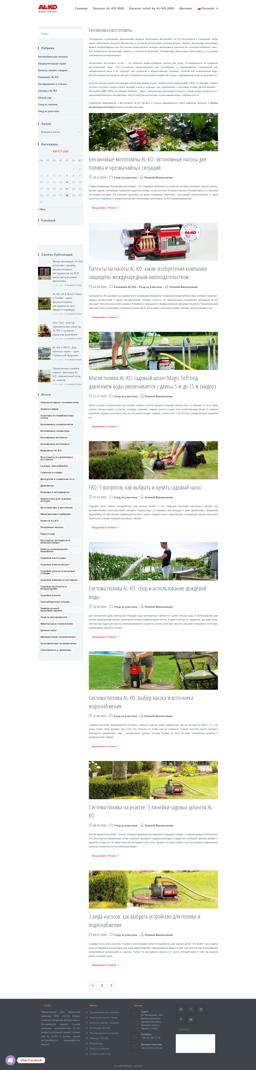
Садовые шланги (50, 595)
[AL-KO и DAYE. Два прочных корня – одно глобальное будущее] (44, 353)
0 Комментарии (73, 285)
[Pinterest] (180, 1019)
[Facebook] (180, 1009)
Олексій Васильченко (158, 177)
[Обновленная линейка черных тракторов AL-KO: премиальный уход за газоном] (44, 376)
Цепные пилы (48, 630)
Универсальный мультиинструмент (51, 609)
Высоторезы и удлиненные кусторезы (56, 458)
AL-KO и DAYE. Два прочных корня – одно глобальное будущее (66, 351)
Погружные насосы (51, 527)
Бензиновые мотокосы (53, 437)
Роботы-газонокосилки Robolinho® (53, 550)
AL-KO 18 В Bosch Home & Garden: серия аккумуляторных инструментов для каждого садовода (67, 302)
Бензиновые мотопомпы (54, 444)
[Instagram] (190, 1009)
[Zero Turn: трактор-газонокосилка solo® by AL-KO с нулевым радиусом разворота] (44, 330)
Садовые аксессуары (53, 558)
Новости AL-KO (49, 520)
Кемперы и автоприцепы (54, 492)
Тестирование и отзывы (52, 84)
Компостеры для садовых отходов (55, 500)
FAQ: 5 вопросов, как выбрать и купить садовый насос (145, 487)
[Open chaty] (10, 1060)
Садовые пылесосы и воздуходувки (53, 587)
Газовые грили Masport (54, 466)
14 (67, 182)
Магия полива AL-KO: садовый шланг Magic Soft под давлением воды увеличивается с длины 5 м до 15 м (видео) (152, 382)
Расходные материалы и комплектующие (55, 541)
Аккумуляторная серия (52, 63)
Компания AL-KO (125, 286)
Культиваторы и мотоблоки (56, 507)
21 (67, 188)
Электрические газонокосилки (58, 643)
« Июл (41, 209)
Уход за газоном (48, 104)
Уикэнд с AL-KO (47, 90)
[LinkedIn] (201, 1009)
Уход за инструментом (53, 617)
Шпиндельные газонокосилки (58, 637)
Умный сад (44, 97)
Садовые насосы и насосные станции (57, 572)
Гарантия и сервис (51, 472)
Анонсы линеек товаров (52, 70)
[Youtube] (190, 1019)
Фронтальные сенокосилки (56, 624)
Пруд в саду (47, 534)
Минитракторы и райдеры (55, 514)
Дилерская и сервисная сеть (57, 479)
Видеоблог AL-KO (50, 450)
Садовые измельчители (54, 564)
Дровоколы (47, 485)
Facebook (48, 220)
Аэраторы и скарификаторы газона (57, 416)
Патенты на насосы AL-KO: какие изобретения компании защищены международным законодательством (148, 272)
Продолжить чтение (104, 208)
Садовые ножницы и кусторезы (59, 580)
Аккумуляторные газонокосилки (59, 402)
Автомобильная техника (53, 56)
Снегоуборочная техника (55, 602)
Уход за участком (125, 177)
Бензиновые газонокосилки (56, 424)
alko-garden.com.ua (151, 1048)
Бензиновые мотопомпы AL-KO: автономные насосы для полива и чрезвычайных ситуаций (147, 163)
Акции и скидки (49, 409)
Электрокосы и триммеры (55, 650)
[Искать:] (60, 34)
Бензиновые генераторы (55, 431)
